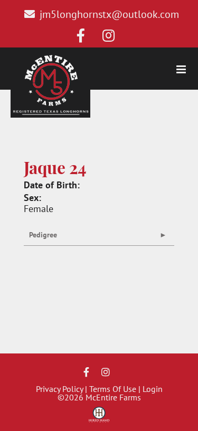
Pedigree (43, 235)
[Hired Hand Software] (99, 418)
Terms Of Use (112, 389)
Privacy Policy (59, 389)
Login (153, 389)
